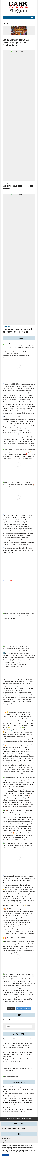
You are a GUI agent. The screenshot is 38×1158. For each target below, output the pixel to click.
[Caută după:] (19, 1026)
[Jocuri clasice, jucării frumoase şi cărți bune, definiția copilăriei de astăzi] (19, 323)
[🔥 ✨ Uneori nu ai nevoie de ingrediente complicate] (19, 727)
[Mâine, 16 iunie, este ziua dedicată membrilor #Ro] (19, 694)
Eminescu (6, 1109)
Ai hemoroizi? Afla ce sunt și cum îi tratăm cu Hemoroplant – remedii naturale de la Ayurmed (19, 1105)
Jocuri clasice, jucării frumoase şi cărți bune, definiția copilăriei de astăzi (17, 330)
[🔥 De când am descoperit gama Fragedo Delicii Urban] (19, 760)
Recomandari (7, 37)
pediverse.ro (5, 1143)
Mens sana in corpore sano (16, 183)
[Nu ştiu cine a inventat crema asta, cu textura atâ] (19, 891)
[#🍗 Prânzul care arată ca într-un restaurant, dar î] (19, 825)
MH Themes (28, 1118)
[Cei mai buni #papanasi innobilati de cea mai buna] (19, 563)
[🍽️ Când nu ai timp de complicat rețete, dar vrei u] (19, 793)
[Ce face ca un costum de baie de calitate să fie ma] (19, 989)
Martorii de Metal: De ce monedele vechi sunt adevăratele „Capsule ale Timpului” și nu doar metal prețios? (17, 1054)
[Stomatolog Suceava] (10, 1077)
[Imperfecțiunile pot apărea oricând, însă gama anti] (19, 530)
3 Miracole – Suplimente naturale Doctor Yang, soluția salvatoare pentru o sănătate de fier (19, 1089)
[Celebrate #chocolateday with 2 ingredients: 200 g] (19, 497)
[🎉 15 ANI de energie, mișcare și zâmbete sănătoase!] (19, 924)
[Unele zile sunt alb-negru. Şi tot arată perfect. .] (19, 858)
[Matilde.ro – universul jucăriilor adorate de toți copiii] (19, 180)
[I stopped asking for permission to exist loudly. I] (19, 957)
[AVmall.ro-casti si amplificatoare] (19, 1070)
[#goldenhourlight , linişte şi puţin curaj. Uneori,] (19, 629)
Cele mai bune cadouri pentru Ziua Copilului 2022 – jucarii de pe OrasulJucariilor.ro (16, 42)
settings (23, 1152)
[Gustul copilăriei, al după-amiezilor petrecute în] (19, 399)
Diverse (5, 183)
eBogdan (5, 1094)
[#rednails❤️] (19, 596)
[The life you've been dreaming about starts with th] (19, 465)
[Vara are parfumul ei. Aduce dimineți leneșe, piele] (19, 432)
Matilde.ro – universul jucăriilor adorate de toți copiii (18, 187)
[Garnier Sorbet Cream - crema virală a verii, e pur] (19, 661)
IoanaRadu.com (6, 1138)
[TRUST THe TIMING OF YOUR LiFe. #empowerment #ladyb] (19, 366)
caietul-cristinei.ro (7, 1141)
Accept (5, 1155)
